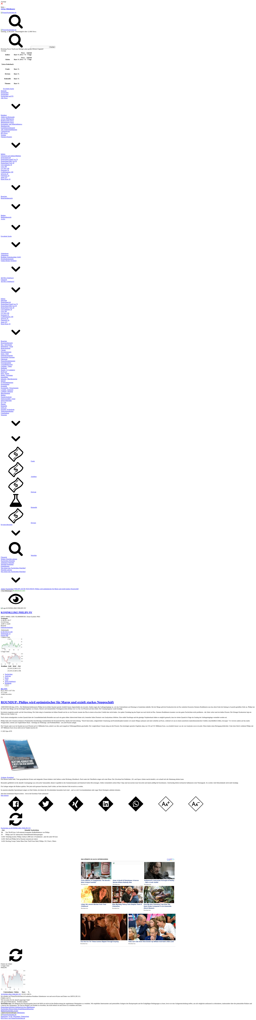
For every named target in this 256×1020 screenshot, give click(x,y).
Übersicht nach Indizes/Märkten (11, 156)
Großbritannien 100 (7, 172)
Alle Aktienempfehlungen (9, 129)
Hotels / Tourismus (7, 375)
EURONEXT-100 (6, 632)
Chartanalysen (5, 131)
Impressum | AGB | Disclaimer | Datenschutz (15, 1016)
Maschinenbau (5, 393)
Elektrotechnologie (7, 355)
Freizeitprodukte (6, 363)
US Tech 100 (5, 168)
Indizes (3, 154)
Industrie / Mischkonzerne (9, 379)
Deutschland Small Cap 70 (9, 159)
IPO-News (4, 133)
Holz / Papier (5, 373)
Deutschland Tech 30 (7, 163)
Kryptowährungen (6, 524)
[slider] (4, 695)
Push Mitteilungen (7, 591)
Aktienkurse (4, 253)
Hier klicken (5, 795)
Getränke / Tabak (6, 366)
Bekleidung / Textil (7, 346)
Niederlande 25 (5, 634)
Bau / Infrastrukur (6, 345)
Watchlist (34, 555)
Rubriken (4, 115)
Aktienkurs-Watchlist (7, 562)
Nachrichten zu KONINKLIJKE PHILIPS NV (16, 828)
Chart (6, 680)
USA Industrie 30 (6, 165)
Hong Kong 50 (5, 179)
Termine (3, 135)
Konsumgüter (5, 384)
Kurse (7, 678)
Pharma (3, 404)
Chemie (3, 350)
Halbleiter (4, 368)
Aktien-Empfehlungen (20, 1009)
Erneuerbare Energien (8, 357)
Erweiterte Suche (8, 89)
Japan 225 (4, 177)
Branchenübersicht (7, 198)
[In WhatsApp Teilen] (136, 811)
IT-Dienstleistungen (7, 382)
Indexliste (4, 300)
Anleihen (34, 476)
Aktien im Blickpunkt (7, 117)
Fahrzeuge (4, 359)
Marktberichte (5, 126)
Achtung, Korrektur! (7, 777)
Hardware (4, 372)
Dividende (8, 683)
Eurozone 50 (5, 170)
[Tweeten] (46, 811)
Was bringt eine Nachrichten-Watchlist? (13, 568)
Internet (3, 381)
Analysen (8, 676)
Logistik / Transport (7, 390)
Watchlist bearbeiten (7, 564)
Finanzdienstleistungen (8, 361)
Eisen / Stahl (5, 354)
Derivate (33, 492)
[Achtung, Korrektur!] (20, 775)
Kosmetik (4, 386)
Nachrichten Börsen (7, 1009)
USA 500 (4, 166)
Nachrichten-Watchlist (8, 561)
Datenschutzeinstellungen (9, 1012)
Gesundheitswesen (7, 364)
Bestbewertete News (7, 120)
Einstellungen (5, 566)
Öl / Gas (3, 402)
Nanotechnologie (6, 397)
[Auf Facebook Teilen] (16, 811)
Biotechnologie (5, 348)
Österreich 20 (5, 175)
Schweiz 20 (4, 174)
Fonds (33, 461)
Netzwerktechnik (6, 400)
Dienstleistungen (6, 352)
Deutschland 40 (6, 157)
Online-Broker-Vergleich (8, 261)
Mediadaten (21, 1012)
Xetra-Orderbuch (10, 681)
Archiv (3, 219)
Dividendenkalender (7, 259)
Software (3, 408)
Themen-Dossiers (6, 137)
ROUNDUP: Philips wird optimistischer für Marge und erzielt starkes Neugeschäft (57, 702)
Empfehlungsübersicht (8, 128)
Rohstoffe (4, 406)
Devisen (33, 523)
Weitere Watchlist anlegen (9, 559)
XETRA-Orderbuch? (7, 281)
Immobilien (4, 377)
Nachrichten (4, 92)
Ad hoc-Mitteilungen (8, 9)
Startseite (3, 91)
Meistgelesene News (7, 122)
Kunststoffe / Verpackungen (9, 388)
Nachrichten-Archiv (12, 1011)
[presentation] (6, 685)
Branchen (4, 196)
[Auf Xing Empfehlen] (76, 811)
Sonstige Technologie (7, 409)
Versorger (4, 415)
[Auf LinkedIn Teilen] (106, 811)
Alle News (4, 98)
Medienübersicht (6, 217)
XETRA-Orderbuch (7, 278)
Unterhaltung (5, 413)
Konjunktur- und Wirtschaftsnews (11, 124)
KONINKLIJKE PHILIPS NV (11, 994)
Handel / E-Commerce (8, 370)
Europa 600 (4, 635)
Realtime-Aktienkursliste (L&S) (11, 257)
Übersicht (4, 280)
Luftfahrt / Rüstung (7, 391)
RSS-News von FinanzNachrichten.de (13, 1018)
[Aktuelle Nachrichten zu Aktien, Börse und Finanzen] (8, 12)
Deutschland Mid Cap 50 (9, 161)
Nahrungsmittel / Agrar (8, 399)
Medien (3, 215)
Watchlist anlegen (6, 570)
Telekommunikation (7, 411)
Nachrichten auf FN (7, 96)
